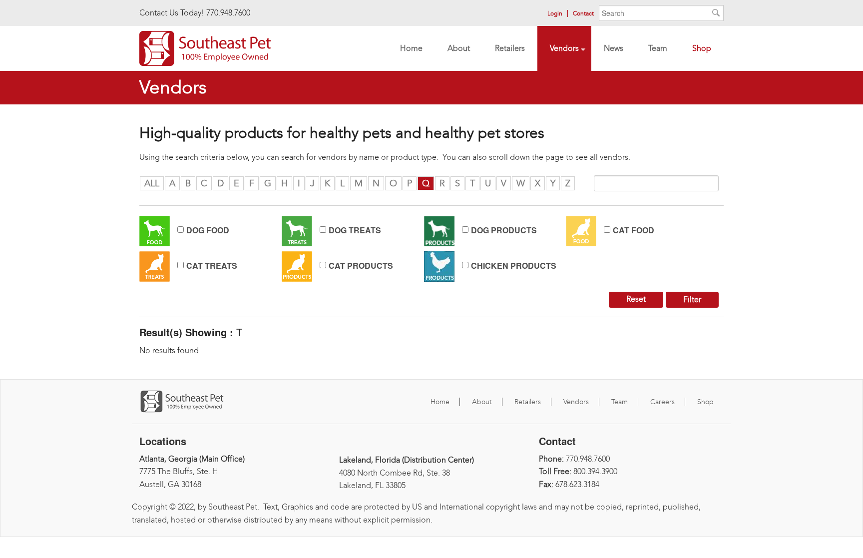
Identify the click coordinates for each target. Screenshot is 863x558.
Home (411, 48)
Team (651, 49)
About (458, 48)
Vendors (558, 49)
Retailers (503, 49)
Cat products (361, 266)
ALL (151, 183)
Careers (662, 402)
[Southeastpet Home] (205, 47)
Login (554, 13)
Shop (701, 48)
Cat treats (211, 266)
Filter (692, 299)
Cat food (633, 230)
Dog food (207, 230)
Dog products (504, 230)
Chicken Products (513, 266)
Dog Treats (355, 230)
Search (716, 15)
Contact (583, 13)
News (613, 48)
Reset (636, 299)
